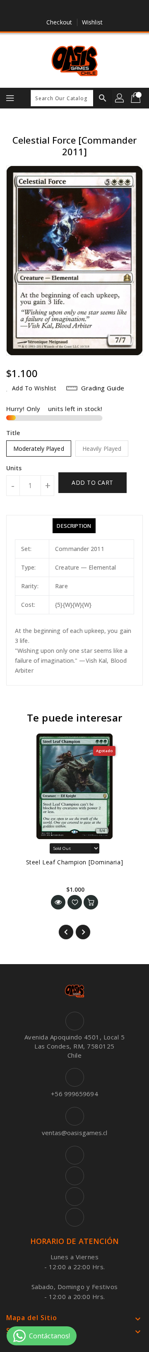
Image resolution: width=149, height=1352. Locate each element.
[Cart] (136, 98)
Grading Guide (103, 388)
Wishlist (92, 22)
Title (13, 433)
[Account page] (120, 98)
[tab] (74, 525)
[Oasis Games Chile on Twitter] (66, 9)
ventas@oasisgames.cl (75, 1132)
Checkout (59, 22)
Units (14, 468)
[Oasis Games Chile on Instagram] (82, 9)
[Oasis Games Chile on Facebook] (51, 9)
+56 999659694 (74, 1094)
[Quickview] (58, 902)
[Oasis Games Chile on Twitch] (98, 9)
